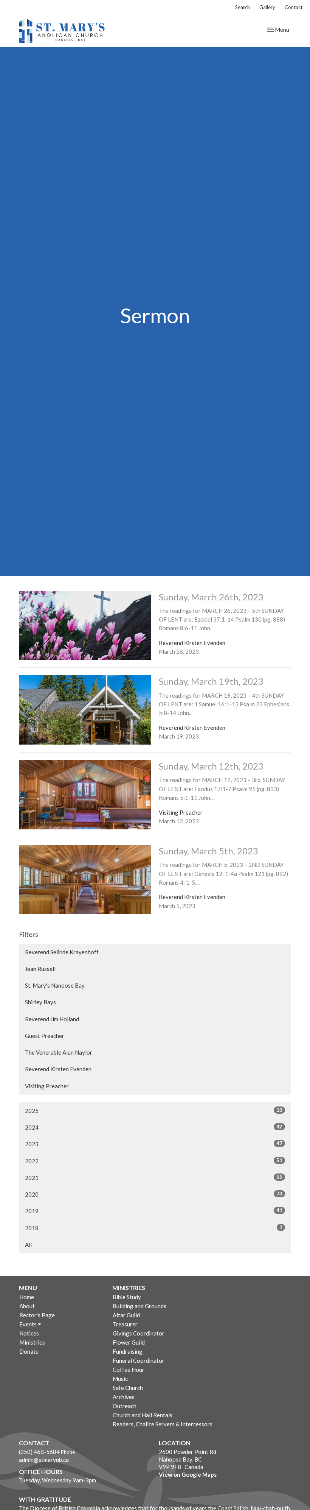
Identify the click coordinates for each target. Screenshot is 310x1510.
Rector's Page (37, 1315)
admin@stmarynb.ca (44, 1459)
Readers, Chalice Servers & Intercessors (162, 1424)
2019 (153, 1210)
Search (242, 7)
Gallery (267, 7)
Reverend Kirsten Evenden (58, 1069)
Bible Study (127, 1296)
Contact (293, 7)
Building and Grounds (139, 1306)
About (27, 1306)
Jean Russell (40, 968)
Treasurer (125, 1324)
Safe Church (128, 1387)
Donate (29, 1351)
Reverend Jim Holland (52, 1019)
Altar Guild (126, 1315)
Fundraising (128, 1351)
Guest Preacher (44, 1035)
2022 (153, 1160)
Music (120, 1378)
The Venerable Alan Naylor (58, 1052)
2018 (153, 1227)
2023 (153, 1143)
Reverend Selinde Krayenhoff (62, 952)
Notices (29, 1333)
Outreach (124, 1405)
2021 (153, 1177)
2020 (153, 1194)
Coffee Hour (128, 1369)
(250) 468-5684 (39, 1451)
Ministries (32, 1342)
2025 (153, 1110)
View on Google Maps (188, 1474)
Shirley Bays (40, 1002)
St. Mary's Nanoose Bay (55, 985)
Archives (124, 1396)
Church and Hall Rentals (142, 1415)
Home (26, 1296)
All (28, 1244)
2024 (153, 1127)
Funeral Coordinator (138, 1360)
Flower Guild (129, 1342)
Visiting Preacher (47, 1086)
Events (28, 1324)
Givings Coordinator (138, 1333)
